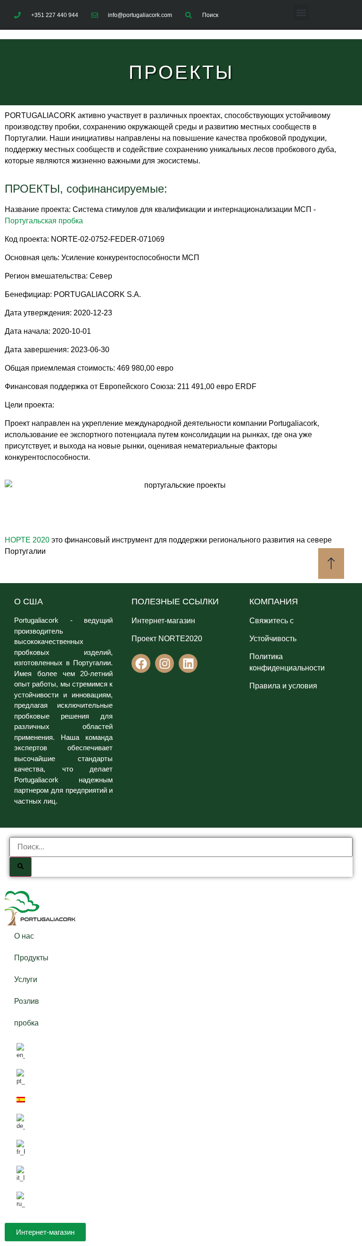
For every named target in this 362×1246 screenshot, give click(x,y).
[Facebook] (141, 663)
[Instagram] (164, 663)
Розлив (26, 1001)
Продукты (31, 958)
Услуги (25, 979)
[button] (301, 12)
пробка (26, 1023)
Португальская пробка (44, 221)
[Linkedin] (188, 663)
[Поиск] (20, 867)
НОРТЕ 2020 (27, 540)
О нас (24, 936)
